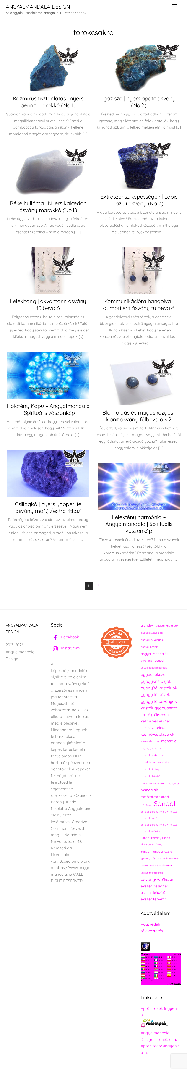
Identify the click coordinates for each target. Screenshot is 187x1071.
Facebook (69, 637)
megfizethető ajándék (155, 796)
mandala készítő (150, 776)
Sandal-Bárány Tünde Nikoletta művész (155, 841)
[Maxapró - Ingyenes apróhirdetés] (161, 1024)
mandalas (173, 783)
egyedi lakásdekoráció (154, 667)
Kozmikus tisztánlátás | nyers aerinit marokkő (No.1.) (48, 102)
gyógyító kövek (155, 694)
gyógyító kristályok (159, 687)
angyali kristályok (167, 625)
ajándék (147, 625)
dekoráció (147, 660)
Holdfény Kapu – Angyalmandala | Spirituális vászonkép (48, 409)
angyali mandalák (152, 632)
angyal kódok (149, 646)
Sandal (164, 803)
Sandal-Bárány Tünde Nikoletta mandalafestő (159, 815)
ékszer (167, 879)
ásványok (150, 879)
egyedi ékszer (154, 674)
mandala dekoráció (152, 755)
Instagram (70, 648)
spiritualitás (148, 858)
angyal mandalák (154, 653)
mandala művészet (153, 783)
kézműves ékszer (155, 721)
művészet (146, 805)
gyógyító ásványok (159, 701)
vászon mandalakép (152, 872)
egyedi (159, 660)
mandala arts (151, 748)
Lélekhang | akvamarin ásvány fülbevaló (48, 304)
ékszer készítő (153, 892)
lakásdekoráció (150, 741)
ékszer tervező (153, 899)
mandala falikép (150, 769)
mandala (169, 741)
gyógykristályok (156, 681)
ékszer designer (154, 886)
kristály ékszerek (155, 714)
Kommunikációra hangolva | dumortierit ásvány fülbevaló (139, 304)
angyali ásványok (152, 639)
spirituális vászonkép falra (156, 865)
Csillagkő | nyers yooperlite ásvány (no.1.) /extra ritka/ (48, 507)
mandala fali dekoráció (155, 762)
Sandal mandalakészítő (156, 851)
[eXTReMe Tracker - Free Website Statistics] (145, 949)
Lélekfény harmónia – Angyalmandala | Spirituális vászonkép (138, 524)
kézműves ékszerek (157, 734)
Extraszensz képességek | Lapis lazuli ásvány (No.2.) (139, 200)
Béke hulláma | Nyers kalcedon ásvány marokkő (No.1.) (48, 206)
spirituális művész (168, 858)
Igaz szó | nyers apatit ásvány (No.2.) (139, 102)
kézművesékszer (154, 727)
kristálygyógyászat (159, 708)
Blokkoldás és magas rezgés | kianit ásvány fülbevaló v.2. (139, 416)
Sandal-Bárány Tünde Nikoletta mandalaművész (159, 828)
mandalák (149, 790)
